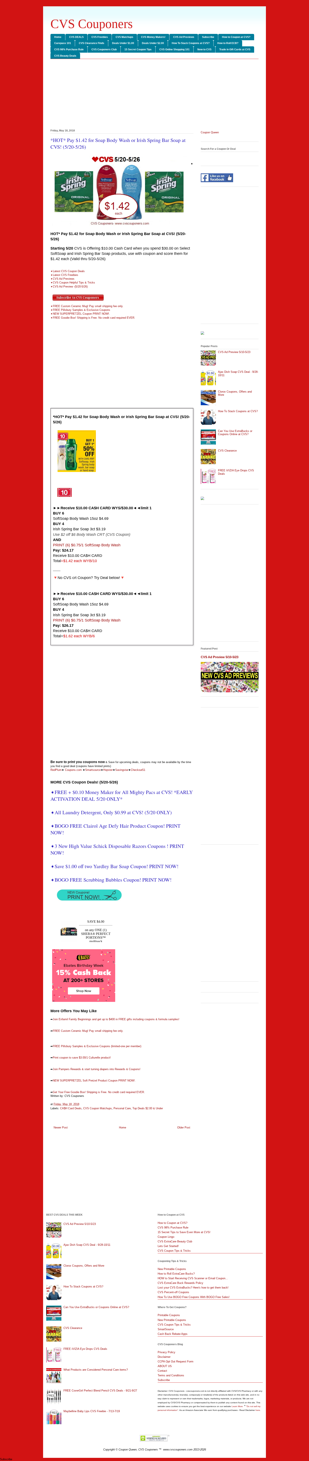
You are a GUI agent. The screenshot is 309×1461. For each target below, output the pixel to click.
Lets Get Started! (168, 1246)
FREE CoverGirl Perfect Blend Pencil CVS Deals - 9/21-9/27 (100, 1390)
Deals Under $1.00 (123, 43)
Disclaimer (164, 1356)
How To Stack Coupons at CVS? (191, 43)
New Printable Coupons (172, 1269)
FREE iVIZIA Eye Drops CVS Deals (85, 1348)
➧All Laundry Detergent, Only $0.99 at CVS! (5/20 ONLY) (111, 812)
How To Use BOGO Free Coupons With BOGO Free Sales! (194, 1297)
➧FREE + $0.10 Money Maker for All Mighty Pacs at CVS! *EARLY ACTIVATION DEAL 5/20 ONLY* (121, 795)
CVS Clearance (227, 450)
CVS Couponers (91, 24)
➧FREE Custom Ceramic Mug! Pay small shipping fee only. (86, 306)
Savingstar (121, 769)
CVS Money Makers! (153, 37)
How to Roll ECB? (227, 43)
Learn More (237, 1406)
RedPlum (56, 769)
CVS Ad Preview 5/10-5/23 (234, 352)
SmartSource (166, 1329)
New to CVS (204, 49)
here (258, 1410)
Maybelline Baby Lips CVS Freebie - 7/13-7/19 (91, 1411)
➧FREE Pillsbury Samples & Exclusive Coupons (80, 309)
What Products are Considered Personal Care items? (95, 1369)
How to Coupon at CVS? (236, 37)
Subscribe (208, 37)
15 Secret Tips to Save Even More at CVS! (184, 1232)
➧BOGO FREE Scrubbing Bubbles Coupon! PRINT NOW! (111, 879)
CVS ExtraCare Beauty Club (175, 1241)
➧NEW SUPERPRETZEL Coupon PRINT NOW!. (80, 313)
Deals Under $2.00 (153, 43)
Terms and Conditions (171, 1375)
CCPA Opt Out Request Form (175, 1361)
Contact (162, 1370)
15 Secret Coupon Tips (138, 49)
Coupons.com (73, 769)
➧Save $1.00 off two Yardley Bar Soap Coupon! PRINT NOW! (115, 866)
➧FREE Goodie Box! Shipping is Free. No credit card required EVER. (92, 317)
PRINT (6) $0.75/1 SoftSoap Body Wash (86, 545)
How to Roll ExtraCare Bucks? (176, 1273)
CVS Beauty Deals (65, 55)
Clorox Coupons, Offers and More (83, 1265)
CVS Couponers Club (104, 49)
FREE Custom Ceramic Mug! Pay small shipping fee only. (88, 1030)
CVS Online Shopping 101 (174, 49)
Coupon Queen (210, 132)
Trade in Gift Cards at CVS (234, 49)
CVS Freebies (99, 37)
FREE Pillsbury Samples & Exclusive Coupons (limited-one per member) (97, 1046)
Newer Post (61, 1127)
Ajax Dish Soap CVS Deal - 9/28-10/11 (86, 1244)
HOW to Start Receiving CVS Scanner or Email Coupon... (193, 1278)
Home (57, 37)
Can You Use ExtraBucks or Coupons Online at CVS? (235, 432)
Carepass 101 (62, 43)
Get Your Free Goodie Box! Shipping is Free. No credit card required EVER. (99, 1092)
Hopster (108, 769)
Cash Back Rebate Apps (173, 1333)
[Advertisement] (154, 94)
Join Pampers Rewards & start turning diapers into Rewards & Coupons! (96, 1069)
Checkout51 (138, 769)
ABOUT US (165, 1366)
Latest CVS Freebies (65, 275)
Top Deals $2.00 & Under (147, 1108)
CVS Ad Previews (183, 37)
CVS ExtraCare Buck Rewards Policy (180, 1283)
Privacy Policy (166, 1352)
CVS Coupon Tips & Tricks (174, 1250)
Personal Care (122, 1108)
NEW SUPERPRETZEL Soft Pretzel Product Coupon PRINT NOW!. (94, 1080)
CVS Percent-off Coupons (173, 1292)
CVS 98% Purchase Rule (69, 49)
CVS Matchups (124, 37)
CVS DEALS (76, 37)
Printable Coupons (169, 1315)
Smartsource (93, 769)
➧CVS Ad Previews (62, 278)
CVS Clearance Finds (91, 43)
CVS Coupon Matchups (97, 1108)
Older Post (183, 1127)
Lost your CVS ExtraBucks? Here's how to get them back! (193, 1287)
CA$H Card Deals (71, 1108)
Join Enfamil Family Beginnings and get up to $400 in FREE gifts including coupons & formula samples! (116, 1019)
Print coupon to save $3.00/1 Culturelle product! (82, 1057)
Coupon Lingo (166, 1236)
